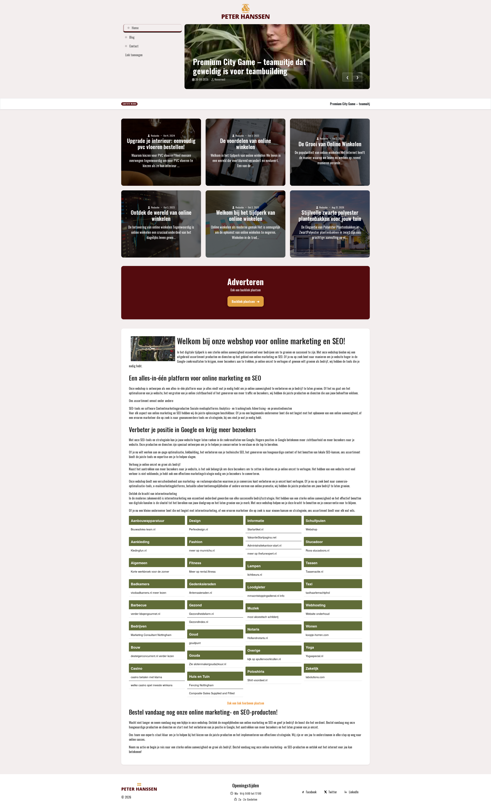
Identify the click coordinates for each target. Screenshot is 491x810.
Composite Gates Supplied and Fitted (212, 693)
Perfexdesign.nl (198, 529)
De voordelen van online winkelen (245, 144)
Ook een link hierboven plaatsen (245, 703)
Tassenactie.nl (314, 571)
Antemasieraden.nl (200, 592)
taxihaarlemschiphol (318, 592)
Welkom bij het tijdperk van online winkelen (245, 215)
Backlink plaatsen (243, 301)
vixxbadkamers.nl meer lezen (148, 592)
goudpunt (195, 643)
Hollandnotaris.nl (257, 638)
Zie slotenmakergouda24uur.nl (207, 664)
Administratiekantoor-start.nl (264, 545)
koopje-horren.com (317, 635)
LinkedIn (353, 792)
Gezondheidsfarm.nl (201, 614)
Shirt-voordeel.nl (257, 680)
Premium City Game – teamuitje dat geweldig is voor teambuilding (249, 66)
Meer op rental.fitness (202, 571)
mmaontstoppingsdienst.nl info (265, 596)
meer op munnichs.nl (202, 550)
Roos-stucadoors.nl (317, 550)
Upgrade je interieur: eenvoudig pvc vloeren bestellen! (161, 144)
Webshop (311, 529)
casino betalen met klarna (146, 677)
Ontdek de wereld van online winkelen (161, 215)
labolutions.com (315, 677)
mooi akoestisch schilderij (262, 617)
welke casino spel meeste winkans (151, 685)
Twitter (332, 792)
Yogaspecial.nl (314, 656)
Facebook (311, 792)
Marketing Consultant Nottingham (151, 635)
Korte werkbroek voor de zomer (150, 571)
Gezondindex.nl (198, 622)
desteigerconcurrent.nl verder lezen (152, 656)
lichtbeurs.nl (254, 574)
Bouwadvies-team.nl (143, 529)
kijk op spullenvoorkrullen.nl (264, 659)
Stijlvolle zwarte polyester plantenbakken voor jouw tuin (330, 215)
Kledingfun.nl (139, 550)
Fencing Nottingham (201, 685)
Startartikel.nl (255, 529)
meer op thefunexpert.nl (262, 553)
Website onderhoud (318, 614)
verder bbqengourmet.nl (145, 614)
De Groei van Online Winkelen (329, 144)
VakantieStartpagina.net (261, 537)
